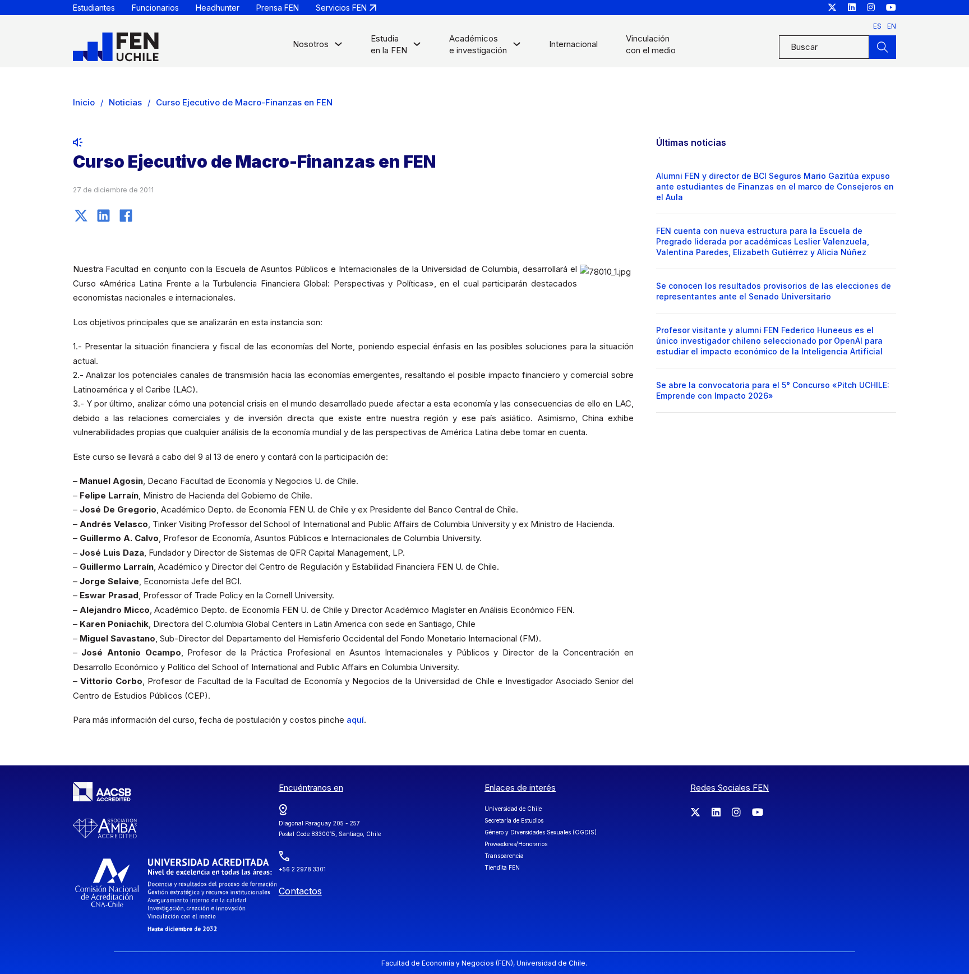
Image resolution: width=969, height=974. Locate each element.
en (891, 26)
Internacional (573, 44)
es (877, 26)
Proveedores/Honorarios (515, 844)
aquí (355, 719)
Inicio (84, 102)
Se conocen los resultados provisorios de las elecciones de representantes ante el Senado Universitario (773, 291)
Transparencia (504, 855)
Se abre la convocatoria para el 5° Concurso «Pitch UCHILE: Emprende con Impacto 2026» (772, 390)
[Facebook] (126, 215)
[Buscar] (882, 47)
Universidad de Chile (513, 808)
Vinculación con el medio (651, 44)
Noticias (125, 102)
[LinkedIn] (103, 215)
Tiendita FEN (502, 867)
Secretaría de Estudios (513, 820)
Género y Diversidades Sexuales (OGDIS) (540, 832)
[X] (81, 215)
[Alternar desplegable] (338, 47)
